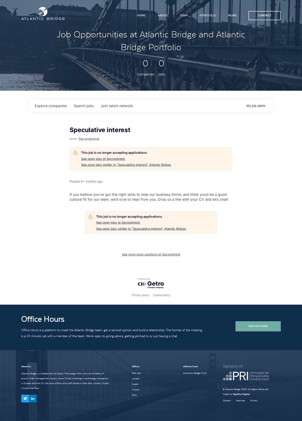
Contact (264, 15)
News (232, 15)
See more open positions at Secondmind (151, 254)
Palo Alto (136, 373)
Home (141, 15)
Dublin (135, 384)
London (136, 378)
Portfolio (208, 15)
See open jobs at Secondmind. (103, 159)
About (163, 15)
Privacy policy (141, 295)
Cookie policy (161, 295)
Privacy (254, 400)
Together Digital (241, 394)
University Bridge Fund (194, 373)
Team (184, 15)
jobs (84, 106)
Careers (227, 400)
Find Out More (258, 326)
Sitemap (240, 400)
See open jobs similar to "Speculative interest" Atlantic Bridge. (126, 165)
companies (51, 106)
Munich (135, 389)
